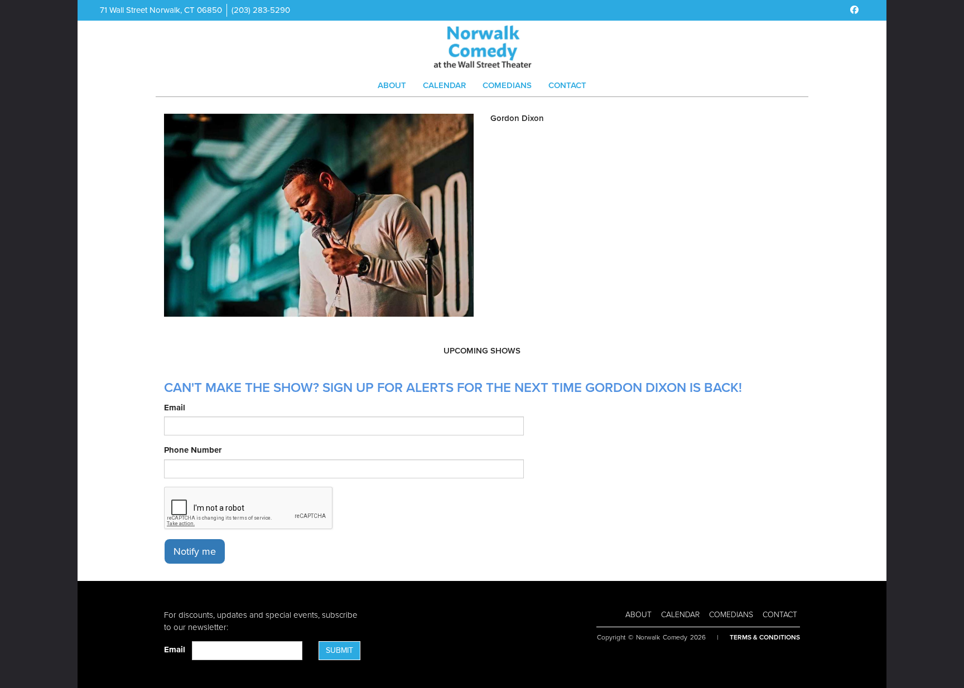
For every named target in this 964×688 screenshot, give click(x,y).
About (392, 85)
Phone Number (192, 450)
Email (174, 408)
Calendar (444, 85)
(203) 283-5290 (261, 10)
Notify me (194, 551)
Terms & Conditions (765, 637)
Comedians (507, 85)
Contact (567, 85)
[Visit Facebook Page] (854, 10)
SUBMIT (339, 650)
